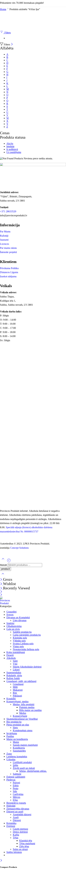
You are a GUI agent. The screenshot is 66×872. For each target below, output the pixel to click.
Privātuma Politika (9, 268)
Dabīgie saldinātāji (15, 776)
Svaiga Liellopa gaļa (23, 643)
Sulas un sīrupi (20, 849)
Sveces (9, 614)
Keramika (11, 823)
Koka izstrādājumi (15, 652)
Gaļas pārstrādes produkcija (27, 634)
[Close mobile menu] (1, 595)
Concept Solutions (19, 547)
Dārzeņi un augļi (14, 811)
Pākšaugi (17, 695)
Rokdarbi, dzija (14, 675)
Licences (4, 244)
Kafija (16, 834)
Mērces (16, 797)
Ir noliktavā (12, 149)
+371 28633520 (8, 211)
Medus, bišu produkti (23, 704)
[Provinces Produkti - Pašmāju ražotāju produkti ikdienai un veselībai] (6, 603)
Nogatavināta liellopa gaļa (26, 649)
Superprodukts (13, 672)
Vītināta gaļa (19, 640)
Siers (15, 727)
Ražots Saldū (13, 678)
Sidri (15, 661)
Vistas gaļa (18, 646)
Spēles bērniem (14, 852)
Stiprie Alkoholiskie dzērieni (27, 666)
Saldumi (17, 774)
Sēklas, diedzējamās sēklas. (33, 771)
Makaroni (18, 690)
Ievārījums (11, 733)
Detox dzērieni (20, 831)
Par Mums (5, 231)
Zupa (9, 753)
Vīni (15, 663)
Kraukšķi (11, 698)
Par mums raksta (8, 248)
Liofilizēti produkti (22, 762)
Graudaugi (18, 684)
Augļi (16, 817)
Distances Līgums (9, 272)
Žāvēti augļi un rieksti (24, 768)
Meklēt (4, 565)
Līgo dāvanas (19, 620)
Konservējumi (20, 716)
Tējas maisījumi (27, 843)
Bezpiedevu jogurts (16, 803)
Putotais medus (26, 707)
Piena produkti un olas (17, 724)
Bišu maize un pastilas (30, 710)
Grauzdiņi (11, 611)
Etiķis (16, 785)
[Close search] (3, 575)
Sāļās (15, 765)
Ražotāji (4, 235)
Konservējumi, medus (17, 701)
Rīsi (15, 692)
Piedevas (10, 779)
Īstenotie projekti (8, 252)
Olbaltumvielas (14, 626)
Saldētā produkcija (22, 632)
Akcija (9, 143)
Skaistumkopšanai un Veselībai (22, 718)
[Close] (12, 44)
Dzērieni (10, 826)
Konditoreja (19, 747)
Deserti (10, 655)
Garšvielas (18, 794)
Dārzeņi (17, 820)
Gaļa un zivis (13, 629)
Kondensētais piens (22, 730)
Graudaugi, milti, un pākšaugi (21, 681)
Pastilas (10, 736)
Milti (15, 687)
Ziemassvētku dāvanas (17, 808)
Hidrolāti (10, 805)
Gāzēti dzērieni (20, 829)
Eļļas (15, 800)
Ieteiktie (10, 146)
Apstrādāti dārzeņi (22, 814)
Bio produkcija (13, 721)
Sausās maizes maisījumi (25, 745)
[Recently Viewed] (9, 561)
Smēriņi (10, 623)
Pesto (15, 788)
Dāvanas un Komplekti (18, 617)
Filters (7, 32)
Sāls (15, 791)
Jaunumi (4, 239)
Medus (22, 713)
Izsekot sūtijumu (8, 276)
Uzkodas (10, 759)
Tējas (15, 837)
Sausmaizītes (19, 750)
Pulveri (16, 782)
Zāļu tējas (24, 846)
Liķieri (16, 669)
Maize (16, 742)
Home (3, 9)
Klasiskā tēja (25, 840)
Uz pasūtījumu (13, 152)
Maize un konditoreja (17, 739)
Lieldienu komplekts (16, 756)
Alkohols (11, 658)
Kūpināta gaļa (20, 637)
